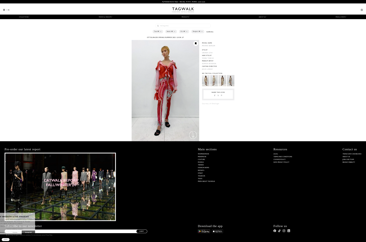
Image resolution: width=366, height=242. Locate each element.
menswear (202, 157)
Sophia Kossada (209, 63)
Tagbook (201, 176)
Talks (200, 178)
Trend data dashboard (352, 154)
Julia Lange (207, 69)
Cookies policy (279, 159)
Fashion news (203, 167)
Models (201, 162)
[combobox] (157, 31)
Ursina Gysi (207, 53)
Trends (201, 165)
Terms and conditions (282, 157)
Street (200, 173)
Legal (275, 154)
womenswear (203, 154)
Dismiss (8, 232)
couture (201, 159)
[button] (6, 239)
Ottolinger (153, 37)
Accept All (35, 232)
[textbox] (157, 31)
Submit (141, 231)
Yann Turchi (208, 58)
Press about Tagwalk (206, 181)
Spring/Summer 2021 (167, 37)
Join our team (348, 159)
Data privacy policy (281, 162)
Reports (201, 170)
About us (346, 157)
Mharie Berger (208, 46)
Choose (22, 232)
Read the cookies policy (12, 226)
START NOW (201, 1)
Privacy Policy (49, 235)
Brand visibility (349, 162)
